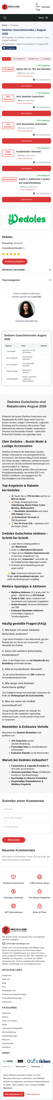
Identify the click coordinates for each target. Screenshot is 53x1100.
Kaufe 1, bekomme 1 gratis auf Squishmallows (34, 181)
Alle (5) (6, 59)
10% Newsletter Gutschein (31, 124)
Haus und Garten (9, 1021)
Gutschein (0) (19, 59)
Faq (4, 987)
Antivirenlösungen (10, 1036)
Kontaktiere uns (9, 990)
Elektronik (6, 1013)
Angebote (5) (33, 59)
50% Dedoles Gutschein (30, 96)
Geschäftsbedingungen (12, 998)
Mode (4, 1024)
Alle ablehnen (33, 1094)
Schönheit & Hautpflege (12, 1028)
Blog (4, 983)
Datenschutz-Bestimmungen (14, 994)
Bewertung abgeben (15, 261)
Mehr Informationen (25, 76)
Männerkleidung (9, 1032)
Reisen (5, 1017)
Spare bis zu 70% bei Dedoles (33, 69)
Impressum (7, 1002)
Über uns (6, 979)
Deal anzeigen (26, 86)
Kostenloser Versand (28, 151)
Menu (42, 18)
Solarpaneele (8, 1043)
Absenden (14, 839)
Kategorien (7, 975)
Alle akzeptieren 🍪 (14, 1094)
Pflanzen (6, 1040)
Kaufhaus (6, 1047)
